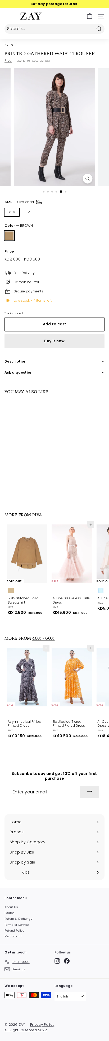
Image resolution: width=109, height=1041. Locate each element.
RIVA (37, 514)
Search (9, 913)
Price (9, 251)
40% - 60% (43, 638)
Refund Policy (14, 930)
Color (18, 226)
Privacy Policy (42, 1024)
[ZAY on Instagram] (57, 961)
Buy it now (54, 341)
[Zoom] (87, 179)
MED (45, 212)
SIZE (19, 201)
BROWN (9, 235)
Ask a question (18, 372)
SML (28, 212)
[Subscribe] (89, 792)
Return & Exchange (18, 919)
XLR (77, 212)
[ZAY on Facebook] (67, 961)
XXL (93, 212)
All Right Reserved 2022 (25, 1030)
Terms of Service (16, 925)
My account (13, 936)
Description (15, 361)
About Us (11, 907)
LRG (62, 212)
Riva (8, 60)
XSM (11, 212)
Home (8, 45)
